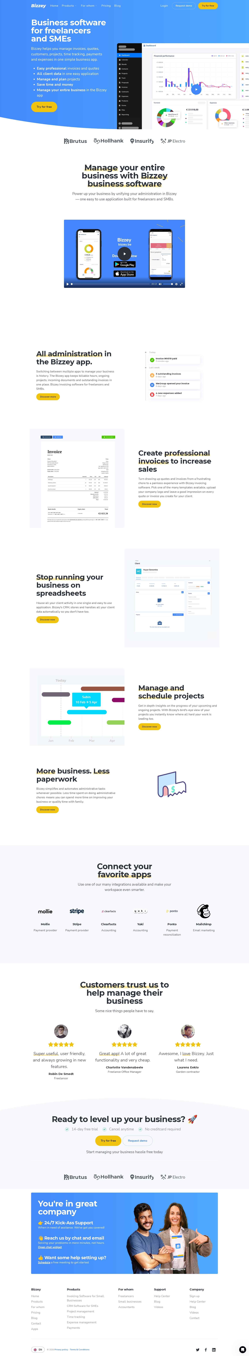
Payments (73, 1328)
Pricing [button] (106, 6)
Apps (34, 1329)
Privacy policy (61, 1349)
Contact (36, 1323)
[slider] (110, 284)
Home (35, 1296)
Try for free (208, 5)
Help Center (162, 1296)
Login (164, 6)
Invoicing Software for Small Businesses (85, 1298)
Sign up (195, 1296)
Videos (158, 1307)
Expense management (81, 1322)
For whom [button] (87, 6)
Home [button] (54, 6)
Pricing (35, 1313)
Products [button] (68, 6)
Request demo (184, 5)
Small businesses (130, 1302)
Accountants (126, 1307)
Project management (80, 1311)
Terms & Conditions (79, 1349)
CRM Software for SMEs (82, 1306)
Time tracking (76, 1317)
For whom (38, 1307)
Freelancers (126, 1296)
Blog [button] (117, 6)
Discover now (149, 504)
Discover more (48, 396)
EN (39, 1349)
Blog (34, 1318)
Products (37, 1302)
